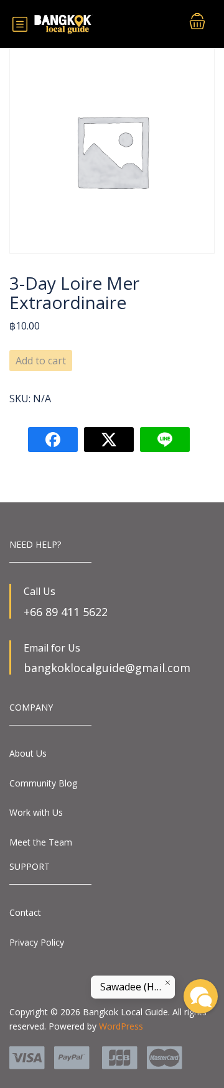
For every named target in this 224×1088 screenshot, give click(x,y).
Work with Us (36, 812)
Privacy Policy (36, 942)
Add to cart (41, 360)
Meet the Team (40, 842)
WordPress (121, 1026)
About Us (28, 753)
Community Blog (43, 783)
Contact (25, 912)
